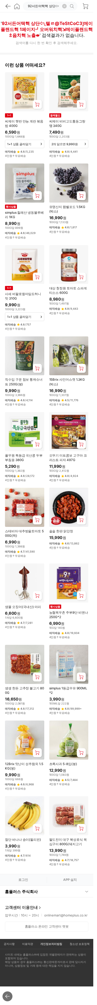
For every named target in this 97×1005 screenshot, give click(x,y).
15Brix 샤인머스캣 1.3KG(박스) (67, 381)
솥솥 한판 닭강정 (61, 531)
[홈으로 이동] (17, 6)
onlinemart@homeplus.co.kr (66, 915)
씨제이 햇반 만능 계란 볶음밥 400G (24, 123)
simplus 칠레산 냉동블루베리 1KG (24, 214)
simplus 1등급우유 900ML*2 (68, 690)
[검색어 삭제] (64, 6)
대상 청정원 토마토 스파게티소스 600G (68, 290)
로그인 (23, 880)
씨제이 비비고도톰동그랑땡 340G (67, 123)
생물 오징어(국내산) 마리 (23, 607)
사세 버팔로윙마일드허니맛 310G (23, 296)
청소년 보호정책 (80, 944)
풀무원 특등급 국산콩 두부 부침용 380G (24, 457)
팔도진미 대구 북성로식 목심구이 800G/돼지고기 (68, 842)
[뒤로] (8, 6)
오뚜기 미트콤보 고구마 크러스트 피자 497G (68, 457)
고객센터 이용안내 (21, 907)
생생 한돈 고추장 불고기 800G (24, 690)
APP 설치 (70, 880)
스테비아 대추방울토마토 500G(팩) (24, 533)
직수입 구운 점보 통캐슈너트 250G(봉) (24, 381)
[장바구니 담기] (37, 104)
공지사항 (9, 944)
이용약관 (27, 944)
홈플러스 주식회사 (21, 891)
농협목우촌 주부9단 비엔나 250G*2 (68, 614)
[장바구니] (85, 6)
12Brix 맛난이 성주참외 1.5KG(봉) (24, 766)
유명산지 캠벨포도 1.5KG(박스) (67, 209)
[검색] (72, 6)
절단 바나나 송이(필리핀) (23, 839)
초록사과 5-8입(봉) (63, 764)
